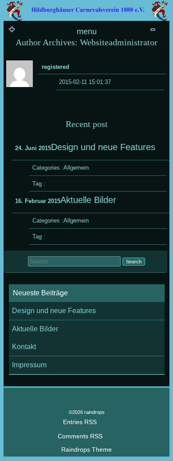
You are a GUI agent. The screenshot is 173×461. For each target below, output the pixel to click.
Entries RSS (80, 422)
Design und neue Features (54, 310)
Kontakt (24, 346)
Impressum (29, 365)
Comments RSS (80, 436)
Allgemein (76, 167)
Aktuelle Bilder (35, 329)
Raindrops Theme (86, 449)
